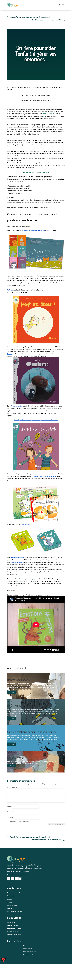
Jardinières (10, 908)
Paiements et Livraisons (14, 928)
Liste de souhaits (12, 925)
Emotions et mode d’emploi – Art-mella (36, 172)
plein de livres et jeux (50, 114)
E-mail (10, 812)
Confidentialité (28, 949)
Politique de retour (13, 931)
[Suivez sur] (19, 878)
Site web (10, 817)
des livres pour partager (26, 579)
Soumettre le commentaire (56, 824)
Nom (9, 806)
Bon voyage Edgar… (18, 679)
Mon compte (11, 922)
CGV (24, 946)
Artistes (9, 902)
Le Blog (9, 899)
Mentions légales (28, 955)
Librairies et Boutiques (14, 935)
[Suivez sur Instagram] (12, 878)
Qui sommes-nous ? (13, 893)
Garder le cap (15, 758)
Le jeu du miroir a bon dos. (22, 706)
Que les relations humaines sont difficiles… (32, 732)
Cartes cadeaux (4, 960)
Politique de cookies (29, 952)
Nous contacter (12, 896)
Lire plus (11, 692)
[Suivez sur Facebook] (8, 878)
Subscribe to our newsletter (19, 822)
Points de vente (12, 905)
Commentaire (12, 787)
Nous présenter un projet (15, 911)
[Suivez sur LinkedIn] (16, 878)
